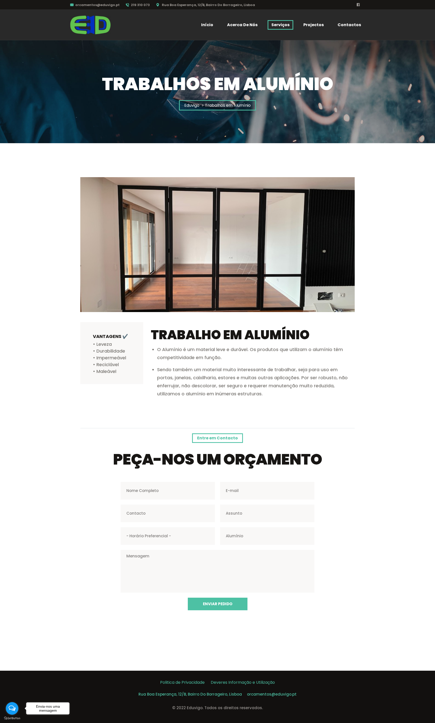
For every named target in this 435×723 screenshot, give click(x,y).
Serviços (280, 25)
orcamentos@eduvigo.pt (97, 5)
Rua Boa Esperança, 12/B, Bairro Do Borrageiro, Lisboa (190, 694)
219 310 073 (140, 5)
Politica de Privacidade (185, 682)
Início (207, 25)
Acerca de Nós (242, 25)
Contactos (349, 25)
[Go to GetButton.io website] (12, 717)
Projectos (313, 25)
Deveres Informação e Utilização (243, 682)
